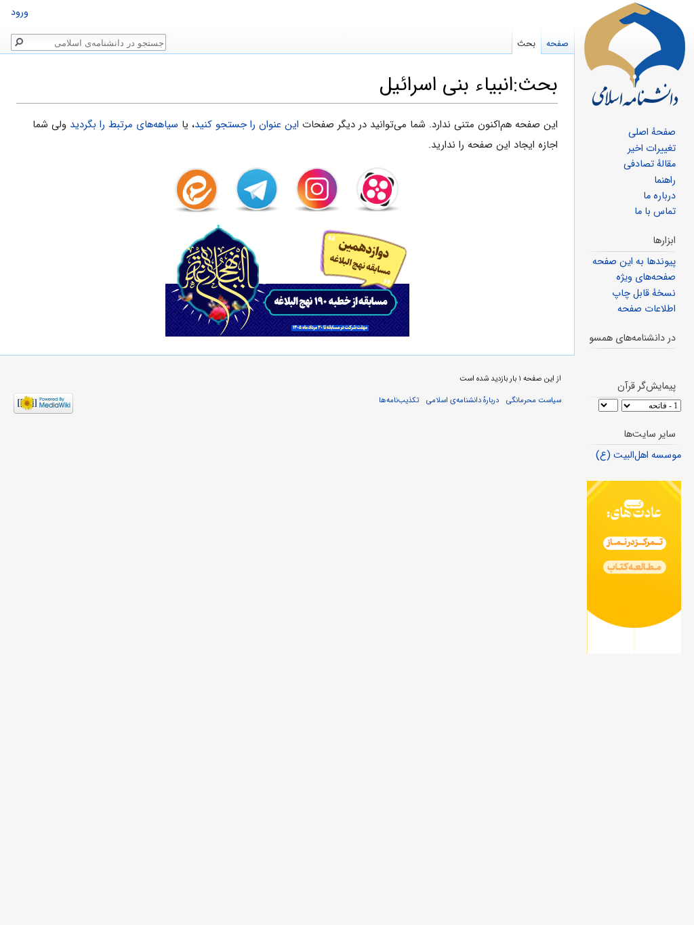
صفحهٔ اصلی (652, 132)
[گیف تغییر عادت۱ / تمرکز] (634, 567)
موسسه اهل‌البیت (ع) (638, 455)
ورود (19, 12)
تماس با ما (655, 211)
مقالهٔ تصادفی (650, 164)
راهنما (665, 180)
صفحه (557, 44)
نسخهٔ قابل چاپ (644, 293)
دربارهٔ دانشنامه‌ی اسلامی (462, 400)
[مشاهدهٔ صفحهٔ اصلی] (634, 54)
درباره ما (659, 196)
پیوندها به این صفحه (634, 262)
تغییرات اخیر (652, 148)
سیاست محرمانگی (533, 400)
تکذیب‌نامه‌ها (399, 400)
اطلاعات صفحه (646, 309)
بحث (526, 44)
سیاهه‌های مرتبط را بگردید (124, 124)
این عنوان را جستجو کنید (247, 124)
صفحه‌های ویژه (646, 277)
